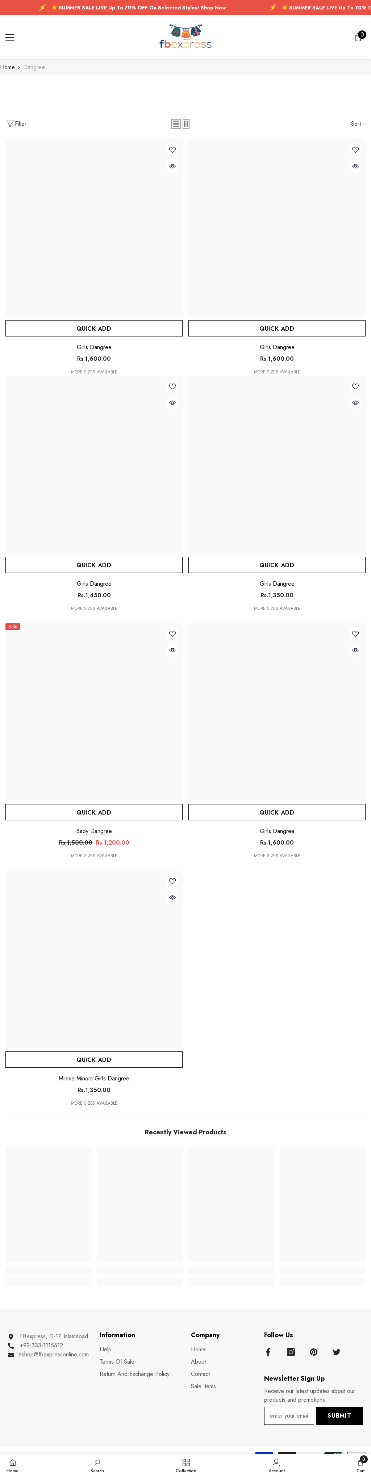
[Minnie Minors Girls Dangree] (94, 959)
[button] (176, 124)
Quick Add (94, 329)
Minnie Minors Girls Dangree (94, 1078)
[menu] (9, 37)
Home (7, 67)
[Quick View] (172, 166)
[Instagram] (291, 1352)
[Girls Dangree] (94, 228)
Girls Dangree (94, 347)
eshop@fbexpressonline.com (53, 1354)
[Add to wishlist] (172, 149)
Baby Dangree (94, 831)
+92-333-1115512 (41, 1345)
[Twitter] (336, 1352)
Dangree (34, 67)
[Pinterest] (313, 1352)
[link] (48, 1270)
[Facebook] (268, 1352)
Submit (339, 1415)
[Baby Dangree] (94, 711)
